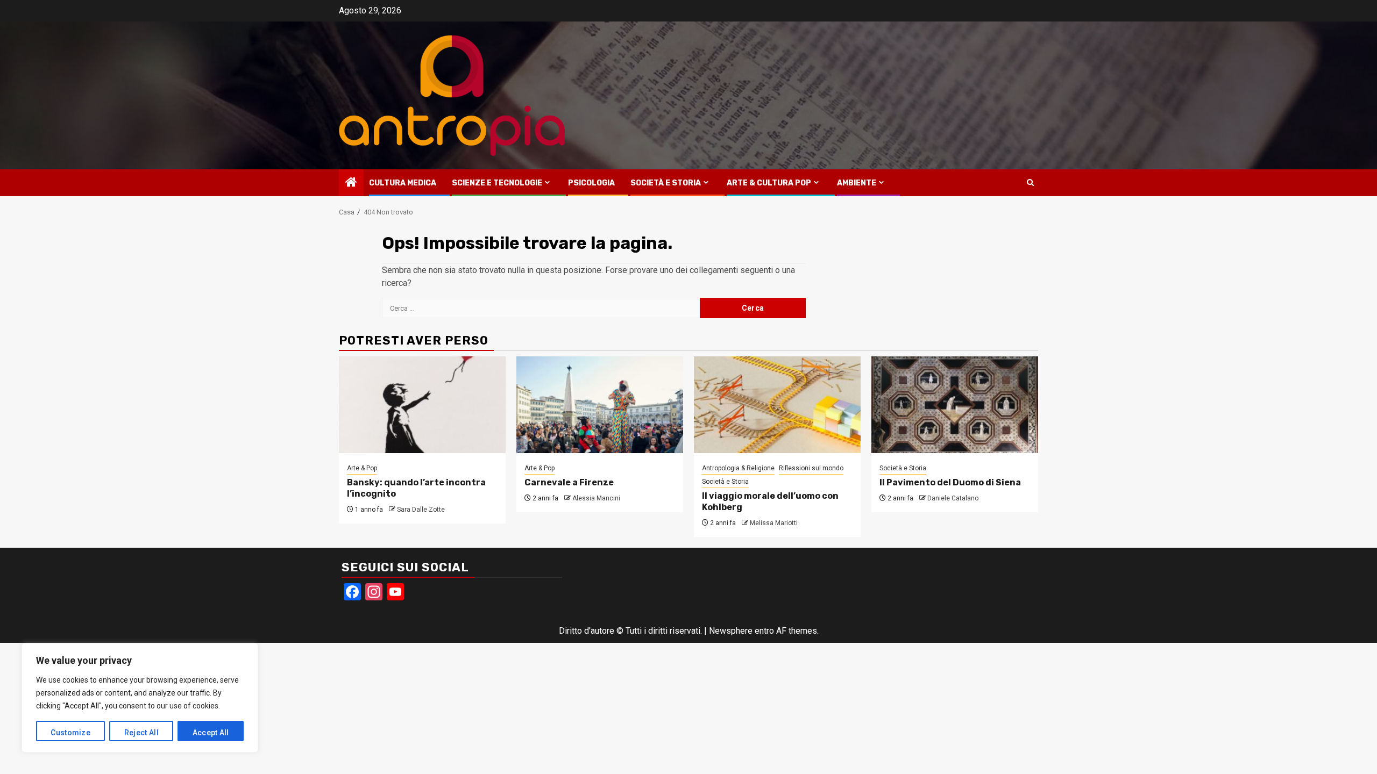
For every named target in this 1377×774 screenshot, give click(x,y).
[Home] (351, 183)
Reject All (141, 732)
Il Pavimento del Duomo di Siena (950, 482)
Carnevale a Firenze (569, 482)
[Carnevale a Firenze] (599, 404)
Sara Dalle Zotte (421, 509)
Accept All (211, 732)
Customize (70, 732)
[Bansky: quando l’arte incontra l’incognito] (422, 404)
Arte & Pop (362, 468)
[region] (140, 697)
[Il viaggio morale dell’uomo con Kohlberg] (777, 404)
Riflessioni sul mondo (811, 468)
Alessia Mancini (596, 498)
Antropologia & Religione (738, 468)
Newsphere (731, 631)
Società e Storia (665, 183)
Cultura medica (402, 183)
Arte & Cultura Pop (769, 183)
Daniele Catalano (952, 498)
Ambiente (856, 183)
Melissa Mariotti (774, 523)
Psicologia (591, 183)
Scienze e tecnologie (497, 183)
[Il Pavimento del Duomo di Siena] (954, 404)
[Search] (1030, 183)
